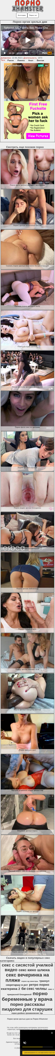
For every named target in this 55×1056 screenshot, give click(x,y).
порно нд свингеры (29, 981)
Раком (10, 60)
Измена (21, 60)
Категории (22, 15)
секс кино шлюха (34, 970)
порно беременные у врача (27, 996)
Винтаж (40, 60)
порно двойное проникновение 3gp (27, 1013)
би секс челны (34, 989)
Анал (30, 60)
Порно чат (33, 15)
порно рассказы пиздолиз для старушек (27, 1007)
